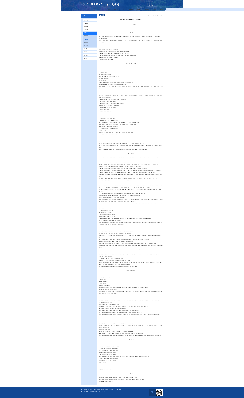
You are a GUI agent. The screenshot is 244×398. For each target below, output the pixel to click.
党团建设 (124, 9)
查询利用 (86, 29)
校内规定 (86, 42)
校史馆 (154, 9)
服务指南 (131, 9)
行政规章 (86, 39)
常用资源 (86, 55)
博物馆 (161, 9)
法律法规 (86, 35)
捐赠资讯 (139, 9)
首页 (109, 9)
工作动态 (86, 23)
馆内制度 (86, 45)
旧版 (153, 15)
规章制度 (147, 9)
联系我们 (86, 58)
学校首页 (161, 3)
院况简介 (116, 9)
